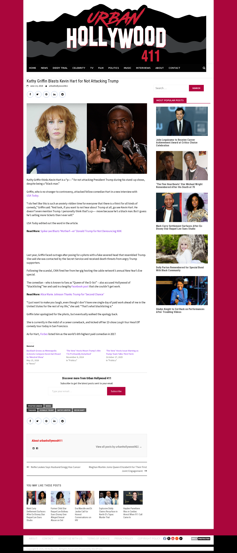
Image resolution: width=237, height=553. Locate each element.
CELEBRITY (78, 67)
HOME (32, 67)
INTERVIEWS (143, 67)
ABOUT (159, 67)
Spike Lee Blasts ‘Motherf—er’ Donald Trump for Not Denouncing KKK (81, 231)
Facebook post (80, 286)
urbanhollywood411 (58, 85)
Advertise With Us (70, 538)
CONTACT (174, 67)
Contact (47, 538)
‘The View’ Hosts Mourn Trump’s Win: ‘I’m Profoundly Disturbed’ (83, 352)
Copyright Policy (149, 538)
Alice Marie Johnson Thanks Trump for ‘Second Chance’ (72, 294)
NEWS (44, 67)
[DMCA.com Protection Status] (200, 538)
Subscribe (116, 391)
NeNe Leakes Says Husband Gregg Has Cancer (55, 467)
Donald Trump (47, 410)
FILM (101, 67)
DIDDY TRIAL (60, 67)
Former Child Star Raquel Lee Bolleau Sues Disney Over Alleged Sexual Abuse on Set (59, 514)
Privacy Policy (123, 538)
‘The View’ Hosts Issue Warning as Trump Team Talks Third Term (122, 352)
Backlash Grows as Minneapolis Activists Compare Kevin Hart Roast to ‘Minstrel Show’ (44, 354)
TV (91, 67)
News (48, 406)
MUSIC (127, 67)
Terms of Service (98, 538)
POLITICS (113, 67)
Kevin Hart (79, 410)
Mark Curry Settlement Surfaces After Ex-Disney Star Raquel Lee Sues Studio (36, 514)
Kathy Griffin (63, 410)
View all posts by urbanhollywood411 (119, 446)
